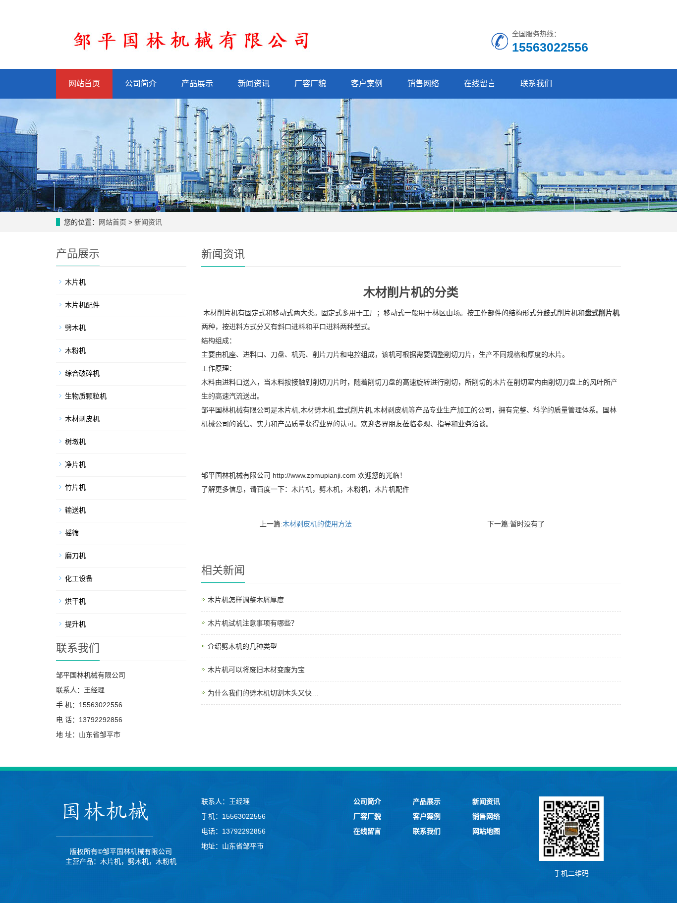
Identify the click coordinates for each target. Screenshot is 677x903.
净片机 (75, 464)
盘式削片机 (602, 313)
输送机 (75, 510)
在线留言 (480, 83)
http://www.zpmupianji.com (314, 475)
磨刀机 (75, 556)
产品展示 (197, 83)
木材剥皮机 (82, 419)
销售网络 (423, 83)
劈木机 (329, 489)
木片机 (301, 489)
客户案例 (367, 83)
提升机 (75, 624)
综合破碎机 (82, 373)
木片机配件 (392, 489)
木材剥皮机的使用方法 (317, 524)
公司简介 (141, 83)
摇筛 (72, 533)
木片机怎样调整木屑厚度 (246, 600)
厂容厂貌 (310, 83)
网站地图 (486, 831)
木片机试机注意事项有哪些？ (253, 623)
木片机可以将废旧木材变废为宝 (256, 670)
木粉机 (357, 489)
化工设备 (79, 578)
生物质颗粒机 (86, 396)
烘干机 (75, 601)
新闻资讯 (254, 83)
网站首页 (84, 83)
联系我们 (536, 83)
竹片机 (75, 487)
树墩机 (75, 442)
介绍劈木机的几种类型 (242, 646)
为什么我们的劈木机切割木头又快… (263, 693)
